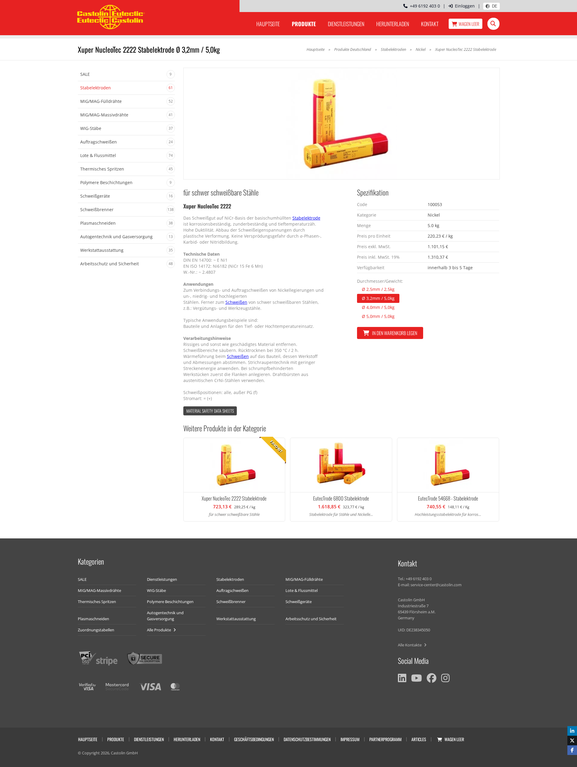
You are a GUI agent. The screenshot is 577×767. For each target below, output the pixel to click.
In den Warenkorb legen (394, 333)
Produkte (304, 24)
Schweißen (236, 302)
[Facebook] (431, 678)
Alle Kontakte (410, 645)
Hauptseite (268, 24)
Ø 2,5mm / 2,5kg (378, 289)
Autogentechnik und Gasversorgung (165, 615)
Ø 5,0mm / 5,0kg (378, 316)
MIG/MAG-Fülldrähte (304, 579)
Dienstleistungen (346, 24)
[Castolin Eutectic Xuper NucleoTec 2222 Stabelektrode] (341, 123)
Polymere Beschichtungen (170, 601)
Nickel (421, 49)
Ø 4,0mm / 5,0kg (378, 307)
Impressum (349, 739)
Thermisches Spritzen (97, 601)
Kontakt (429, 24)
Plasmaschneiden (93, 618)
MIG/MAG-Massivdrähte (99, 590)
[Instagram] (445, 678)
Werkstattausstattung (236, 618)
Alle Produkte (159, 630)
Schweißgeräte (298, 601)
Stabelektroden (393, 49)
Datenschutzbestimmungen (307, 739)
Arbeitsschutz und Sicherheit (311, 618)
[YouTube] (416, 678)
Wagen (469, 23)
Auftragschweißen (232, 590)
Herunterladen (392, 24)
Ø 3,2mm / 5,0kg (378, 298)
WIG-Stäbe (156, 590)
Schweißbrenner (231, 601)
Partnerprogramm (385, 739)
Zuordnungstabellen (96, 630)
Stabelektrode (306, 218)
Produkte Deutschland (352, 49)
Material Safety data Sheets (210, 411)
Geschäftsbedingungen (254, 739)
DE (494, 6)
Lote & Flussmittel (301, 590)
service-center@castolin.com (436, 584)
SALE (82, 579)
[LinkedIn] (402, 678)
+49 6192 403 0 (424, 6)
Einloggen (465, 6)
